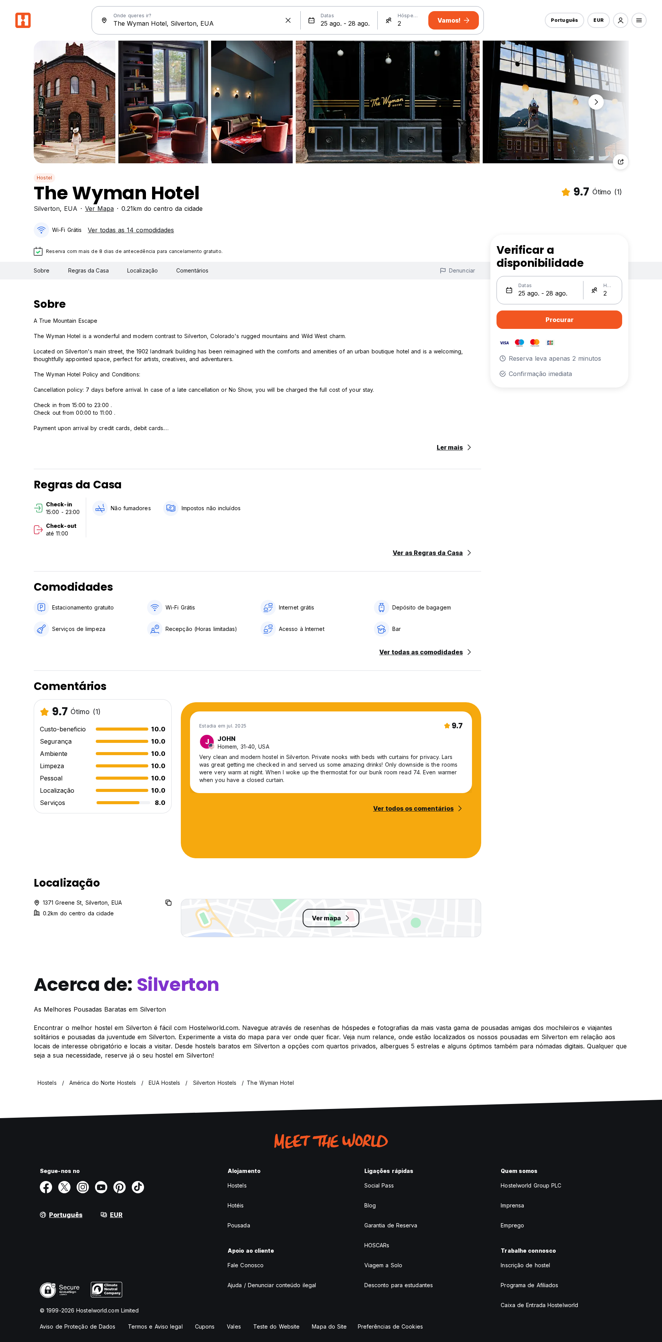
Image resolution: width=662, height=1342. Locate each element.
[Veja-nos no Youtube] (101, 1187)
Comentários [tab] (192, 270)
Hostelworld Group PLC (531, 1185)
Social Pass (379, 1185)
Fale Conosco (246, 1265)
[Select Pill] (620, 20)
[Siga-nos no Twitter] (64, 1187)
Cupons (205, 1326)
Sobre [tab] (42, 270)
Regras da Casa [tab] (88, 270)
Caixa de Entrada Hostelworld (539, 1305)
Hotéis (236, 1205)
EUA (70, 208)
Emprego (512, 1225)
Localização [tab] (142, 270)
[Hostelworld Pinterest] (119, 1187)
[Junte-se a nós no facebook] (46, 1187)
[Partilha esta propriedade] (620, 161)
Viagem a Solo (383, 1265)
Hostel (44, 178)
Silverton (47, 208)
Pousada (239, 1225)
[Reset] (288, 20)
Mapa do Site (329, 1326)
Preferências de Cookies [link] (390, 1326)
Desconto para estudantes (398, 1285)
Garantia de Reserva (391, 1225)
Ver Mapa (99, 208)
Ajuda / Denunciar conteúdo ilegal (272, 1285)
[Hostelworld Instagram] (83, 1187)
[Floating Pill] (596, 102)
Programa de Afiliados (529, 1285)
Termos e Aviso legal (155, 1326)
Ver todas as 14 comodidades (131, 230)
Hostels (237, 1185)
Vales (234, 1326)
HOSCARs (377, 1245)
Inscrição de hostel (525, 1265)
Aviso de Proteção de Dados (78, 1326)
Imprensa (512, 1205)
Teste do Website (276, 1326)
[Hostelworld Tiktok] (138, 1187)
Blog (370, 1205)
